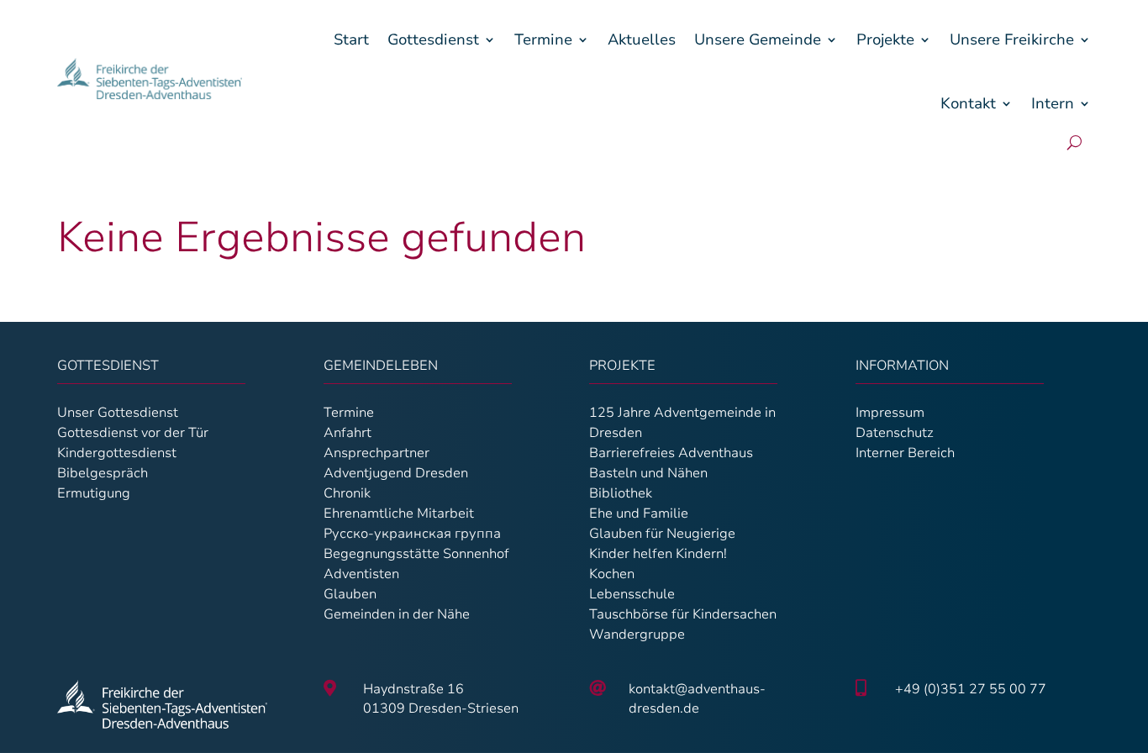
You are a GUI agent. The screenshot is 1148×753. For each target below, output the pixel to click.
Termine (543, 39)
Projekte (885, 39)
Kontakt (968, 103)
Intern (1052, 103)
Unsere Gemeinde (757, 39)
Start (351, 39)
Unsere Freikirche (1012, 39)
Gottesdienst (433, 39)
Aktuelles (642, 39)
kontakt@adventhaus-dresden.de (697, 698)
